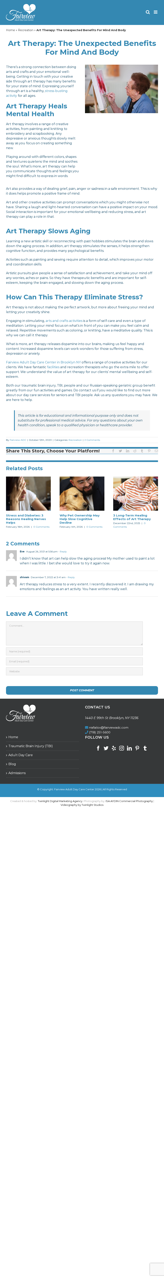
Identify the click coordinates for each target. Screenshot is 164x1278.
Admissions (17, 773)
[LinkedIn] (129, 748)
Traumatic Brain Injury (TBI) (30, 746)
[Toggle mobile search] (148, 12)
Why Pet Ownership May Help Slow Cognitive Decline (80, 518)
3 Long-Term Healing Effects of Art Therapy (132, 517)
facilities (53, 367)
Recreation (25, 30)
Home (10, 30)
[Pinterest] (137, 748)
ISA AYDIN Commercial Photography (129, 801)
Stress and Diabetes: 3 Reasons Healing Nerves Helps (26, 518)
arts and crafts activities (64, 321)
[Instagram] (121, 748)
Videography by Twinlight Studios (82, 804)
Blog (12, 764)
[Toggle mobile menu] (156, 12)
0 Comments (41, 526)
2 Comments (92, 439)
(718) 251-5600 (99, 732)
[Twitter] (106, 748)
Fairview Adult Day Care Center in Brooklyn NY (43, 362)
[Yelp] (113, 748)
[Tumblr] (145, 748)
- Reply (62, 551)
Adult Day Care (20, 755)
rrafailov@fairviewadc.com (108, 727)
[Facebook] (98, 748)
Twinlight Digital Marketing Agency (60, 801)
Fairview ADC (18, 439)
